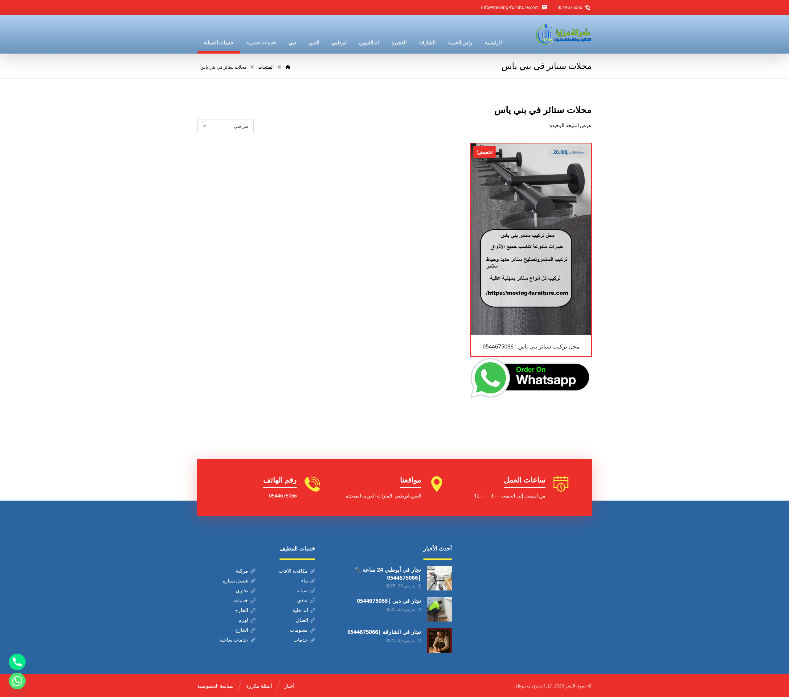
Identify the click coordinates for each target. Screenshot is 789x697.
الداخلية (300, 610)
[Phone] (17, 662)
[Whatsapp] (17, 681)
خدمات (241, 600)
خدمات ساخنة (233, 639)
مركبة (242, 570)
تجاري (242, 590)
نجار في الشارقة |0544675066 (384, 631)
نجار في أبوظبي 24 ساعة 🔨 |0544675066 (387, 573)
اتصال (302, 620)
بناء (304, 580)
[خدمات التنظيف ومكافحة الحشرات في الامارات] (563, 34)
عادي (302, 600)
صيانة (302, 590)
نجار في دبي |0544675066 (389, 600)
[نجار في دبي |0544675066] (439, 609)
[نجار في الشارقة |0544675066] (439, 640)
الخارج (241, 610)
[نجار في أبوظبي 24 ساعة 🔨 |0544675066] (439, 578)
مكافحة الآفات (293, 570)
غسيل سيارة (235, 580)
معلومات (299, 629)
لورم (243, 620)
